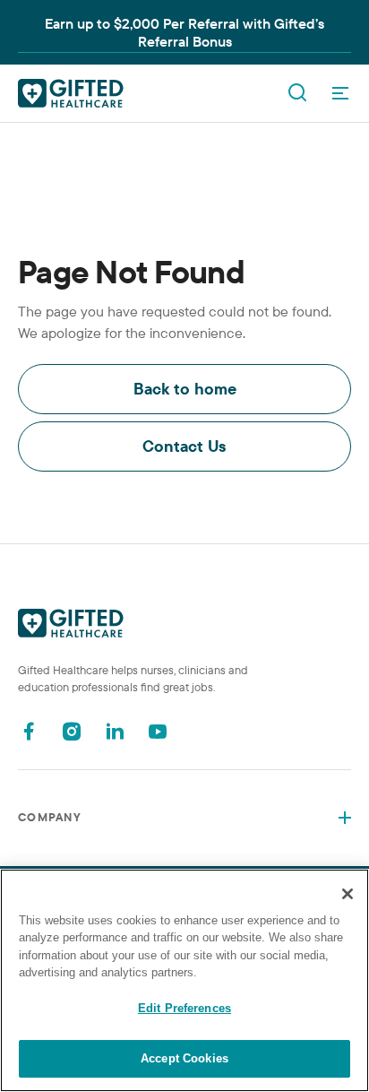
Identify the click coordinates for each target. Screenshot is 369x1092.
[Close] (347, 894)
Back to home (184, 388)
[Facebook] (28, 731)
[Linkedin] (114, 731)
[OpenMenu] (340, 93)
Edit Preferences (184, 1008)
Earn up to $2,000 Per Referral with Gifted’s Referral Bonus (184, 32)
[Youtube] (157, 731)
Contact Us (184, 446)
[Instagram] (71, 731)
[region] (184, 980)
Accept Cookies (184, 1058)
